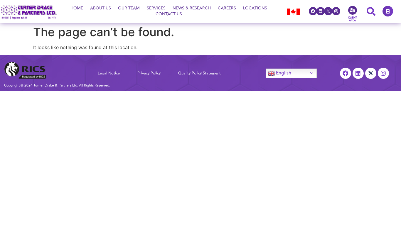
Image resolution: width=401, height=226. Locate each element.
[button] (388, 11)
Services (156, 8)
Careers (227, 8)
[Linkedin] (320, 11)
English (283, 72)
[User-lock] (352, 10)
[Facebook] (313, 11)
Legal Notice (109, 73)
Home (76, 8)
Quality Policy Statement (199, 73)
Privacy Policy (149, 73)
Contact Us (169, 14)
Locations (255, 8)
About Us (100, 8)
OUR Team (129, 8)
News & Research (192, 8)
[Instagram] (336, 11)
